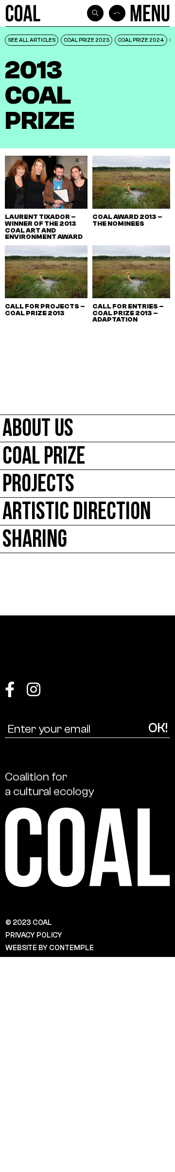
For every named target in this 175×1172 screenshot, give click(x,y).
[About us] (87, 428)
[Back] (117, 13)
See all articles (31, 40)
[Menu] (150, 13)
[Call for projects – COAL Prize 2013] (46, 284)
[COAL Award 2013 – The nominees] (133, 198)
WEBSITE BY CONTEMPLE (49, 948)
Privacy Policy (33, 935)
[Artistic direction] (87, 511)
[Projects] (87, 484)
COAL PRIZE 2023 (86, 40)
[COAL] (23, 13)
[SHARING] (87, 539)
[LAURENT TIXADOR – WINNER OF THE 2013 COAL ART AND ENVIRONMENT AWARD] (46, 198)
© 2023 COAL (28, 922)
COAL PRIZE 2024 (141, 40)
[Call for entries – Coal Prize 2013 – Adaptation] (133, 284)
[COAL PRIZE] (87, 456)
